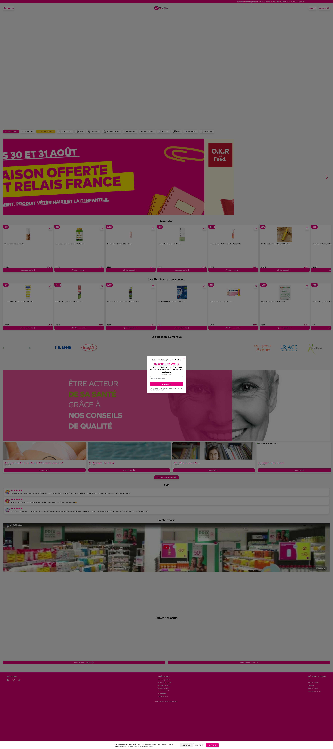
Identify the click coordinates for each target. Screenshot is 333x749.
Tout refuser (199, 745)
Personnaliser (186, 745)
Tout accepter (212, 745)
